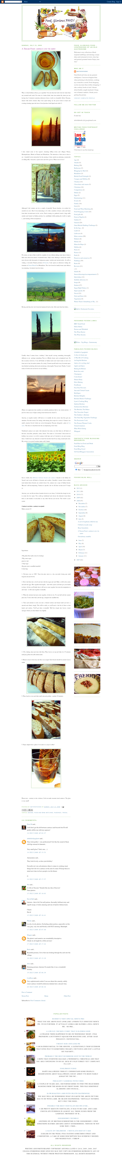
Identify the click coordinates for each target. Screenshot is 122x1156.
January (81, 556)
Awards (76, 162)
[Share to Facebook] (29, 810)
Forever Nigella (79, 217)
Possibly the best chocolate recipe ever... (68, 1106)
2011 (78, 491)
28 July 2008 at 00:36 (36, 987)
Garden (76, 220)
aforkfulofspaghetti (33, 838)
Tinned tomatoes (79, 426)
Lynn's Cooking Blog (81, 401)
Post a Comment (27, 992)
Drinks (76, 192)
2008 (78, 501)
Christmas (77, 187)
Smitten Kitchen (79, 404)
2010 (78, 494)
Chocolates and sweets (81, 184)
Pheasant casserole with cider (68, 1081)
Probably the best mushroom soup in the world (68, 1056)
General (76, 222)
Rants (76, 263)
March (81, 550)
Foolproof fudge (68, 1068)
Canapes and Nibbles (81, 179)
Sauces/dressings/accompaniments (85, 274)
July (80, 519)
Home (46, 996)
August (81, 516)
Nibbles (76, 247)
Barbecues (77, 168)
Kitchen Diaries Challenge (82, 398)
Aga (75, 160)
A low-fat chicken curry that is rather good (68, 1031)
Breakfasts (77, 173)
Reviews (77, 266)
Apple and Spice (79, 366)
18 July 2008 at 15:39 (36, 958)
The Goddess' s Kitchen (81, 415)
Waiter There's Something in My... (85, 301)
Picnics (76, 252)
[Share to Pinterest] (32, 810)
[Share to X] (27, 810)
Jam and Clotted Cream (81, 390)
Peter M (29, 824)
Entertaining (78, 198)
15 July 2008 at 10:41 (36, 915)
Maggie (29, 935)
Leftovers (77, 233)
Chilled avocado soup (85, 525)
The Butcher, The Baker (81, 409)
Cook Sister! (78, 377)
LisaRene (30, 978)
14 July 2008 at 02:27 (36, 833)
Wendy (29, 921)
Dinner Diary (78, 379)
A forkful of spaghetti (81, 352)
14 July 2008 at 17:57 (36, 879)
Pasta (75, 250)
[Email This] (23, 810)
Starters (76, 285)
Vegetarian (77, 299)
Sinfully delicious (80, 280)
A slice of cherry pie (80, 355)
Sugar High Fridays (80, 288)
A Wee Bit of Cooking (81, 358)
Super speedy (78, 291)
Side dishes (77, 277)
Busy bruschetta (83, 528)
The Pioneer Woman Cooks (83, 423)
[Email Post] (62, 807)
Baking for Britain (80, 368)
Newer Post (25, 996)
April (80, 546)
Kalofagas (77, 393)
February (82, 553)
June (80, 540)
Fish (75, 206)
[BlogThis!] (25, 810)
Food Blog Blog (79, 446)
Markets (76, 239)
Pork (75, 255)
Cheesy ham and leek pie (68, 1044)
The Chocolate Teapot (81, 412)
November (82, 506)
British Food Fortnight (81, 176)
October (81, 510)
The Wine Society (80, 335)
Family (76, 203)
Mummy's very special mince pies (68, 1019)
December (82, 503)
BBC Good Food (79, 324)
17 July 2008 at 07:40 (36, 929)
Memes (76, 241)
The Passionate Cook (81, 420)
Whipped (77, 431)
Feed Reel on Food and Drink (83, 443)
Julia (28, 963)
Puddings (57, 812)
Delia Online (78, 326)
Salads (76, 271)
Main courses (78, 236)
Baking (30, 812)
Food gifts (77, 214)
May (80, 543)
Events (76, 201)
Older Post (67, 996)
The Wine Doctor (79, 332)
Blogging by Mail (80, 171)
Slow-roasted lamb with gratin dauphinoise (68, 1093)
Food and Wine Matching (43, 812)
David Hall (30, 899)
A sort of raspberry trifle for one (88, 522)
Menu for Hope (79, 244)
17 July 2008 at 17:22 (36, 944)
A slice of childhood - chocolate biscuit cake (68, 1131)
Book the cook (79, 371)
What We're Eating (80, 428)
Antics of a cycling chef (81, 363)
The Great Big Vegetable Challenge (85, 417)
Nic (28, 884)
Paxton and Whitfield (81, 329)
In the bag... (78, 228)
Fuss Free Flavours (80, 388)
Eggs (75, 195)
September (82, 513)
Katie (28, 949)
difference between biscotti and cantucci (44, 477)
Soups (76, 282)
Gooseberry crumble (84, 536)
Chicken (77, 182)
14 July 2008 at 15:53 (36, 852)
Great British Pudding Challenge (84, 225)
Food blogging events (81, 212)
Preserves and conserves (81, 258)
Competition (78, 190)
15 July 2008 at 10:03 (36, 893)
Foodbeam (77, 385)
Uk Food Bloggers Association (84, 452)
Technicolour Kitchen (81, 407)
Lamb (76, 231)
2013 (78, 488)
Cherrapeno (78, 374)
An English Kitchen (80, 360)
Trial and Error (78, 296)
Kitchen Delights (79, 396)
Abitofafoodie (82, 71)
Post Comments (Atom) (37, 1000)
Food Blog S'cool (79, 449)
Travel (65, 812)
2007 (78, 560)
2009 (78, 497)
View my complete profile (84, 98)
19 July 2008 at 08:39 (36, 972)
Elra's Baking (78, 382)
